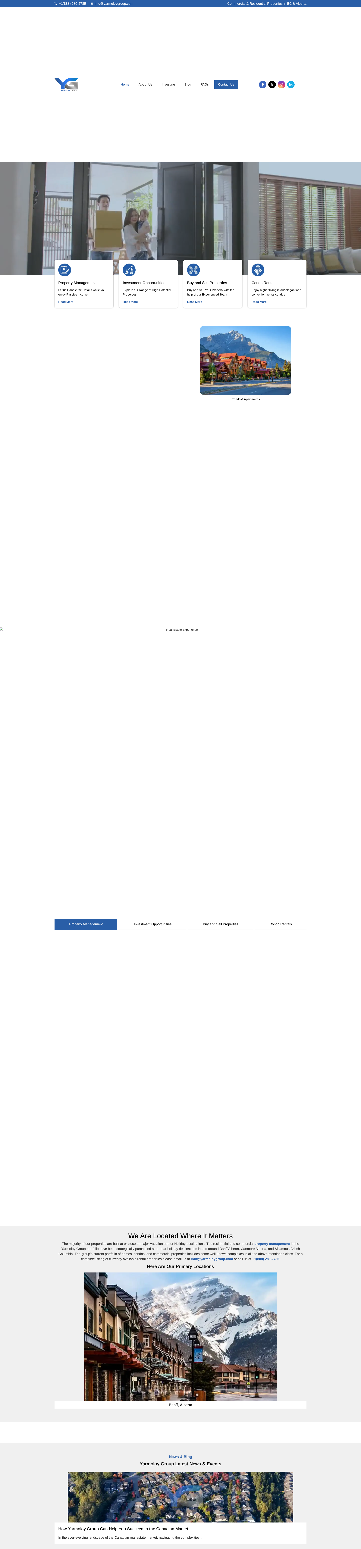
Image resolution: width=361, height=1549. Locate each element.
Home (125, 84)
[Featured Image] (180, 1497)
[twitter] (272, 84)
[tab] (86, 924)
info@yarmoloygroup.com (212, 1259)
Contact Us (226, 84)
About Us (145, 84)
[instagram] (281, 84)
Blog (187, 84)
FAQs (205, 84)
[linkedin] (291, 84)
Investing (168, 84)
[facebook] (262, 84)
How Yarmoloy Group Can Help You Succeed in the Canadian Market (123, 1528)
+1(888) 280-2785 (265, 1259)
